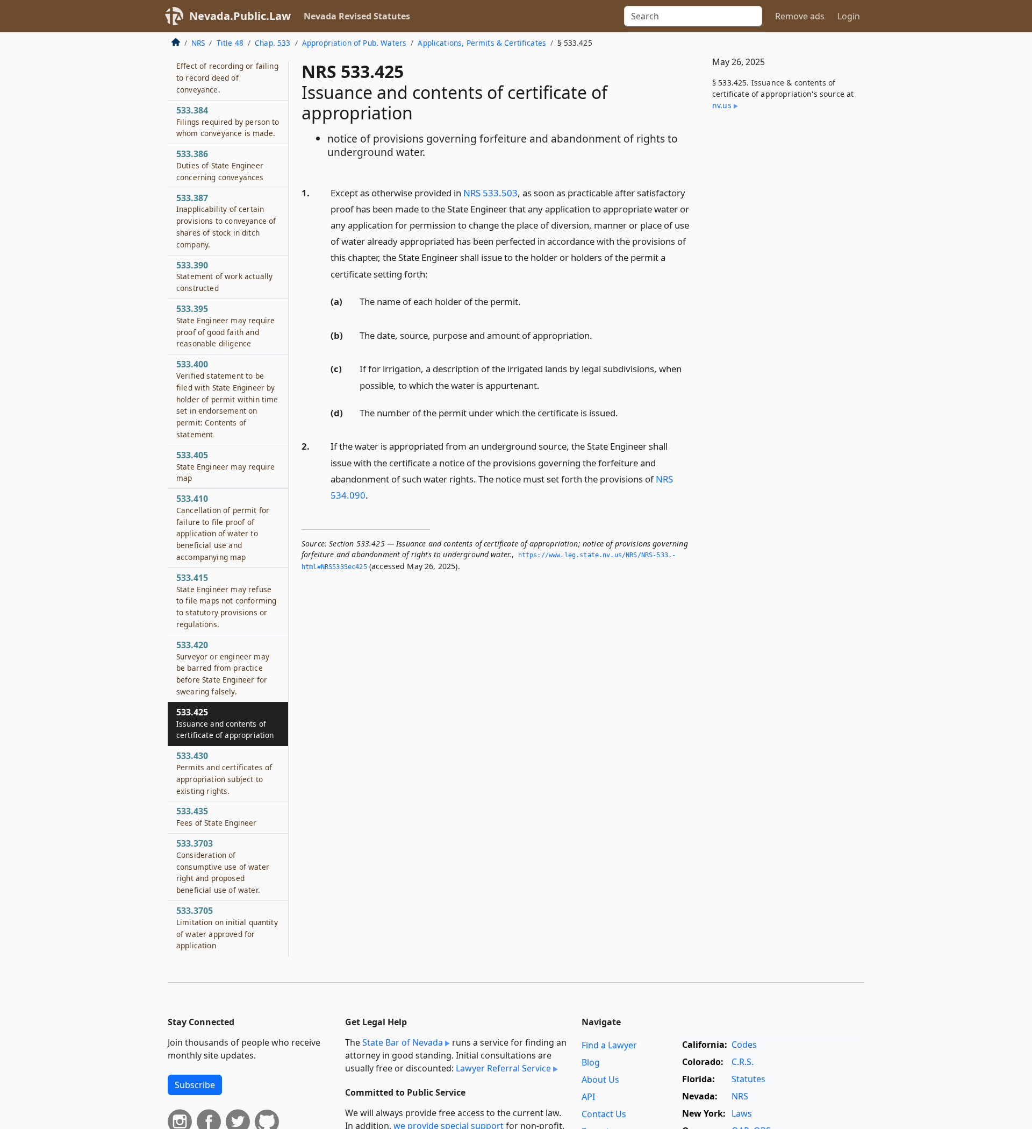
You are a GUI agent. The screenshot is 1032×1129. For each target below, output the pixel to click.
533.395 (225, 326)
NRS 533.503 (490, 193)
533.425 (225, 723)
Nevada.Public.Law (240, 16)
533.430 (224, 773)
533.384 (228, 121)
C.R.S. (743, 1062)
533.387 (226, 221)
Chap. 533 (272, 43)
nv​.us (722, 105)
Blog (591, 1062)
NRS (198, 43)
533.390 (224, 276)
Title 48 (230, 43)
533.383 (227, 72)
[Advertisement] (783, 297)
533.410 (222, 527)
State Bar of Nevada (402, 1042)
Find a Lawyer (609, 1045)
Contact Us (604, 1114)
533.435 (216, 817)
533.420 (222, 668)
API (588, 1097)
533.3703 (222, 866)
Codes (744, 1044)
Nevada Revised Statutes (357, 16)
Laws (742, 1113)
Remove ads (800, 16)
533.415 (226, 600)
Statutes (748, 1079)
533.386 (220, 165)
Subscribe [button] (195, 1085)
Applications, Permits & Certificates (482, 43)
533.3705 (227, 927)
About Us (600, 1079)
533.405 (225, 466)
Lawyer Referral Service (503, 1068)
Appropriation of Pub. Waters (354, 43)
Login (848, 16)
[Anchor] (433, 273)
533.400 (227, 398)
